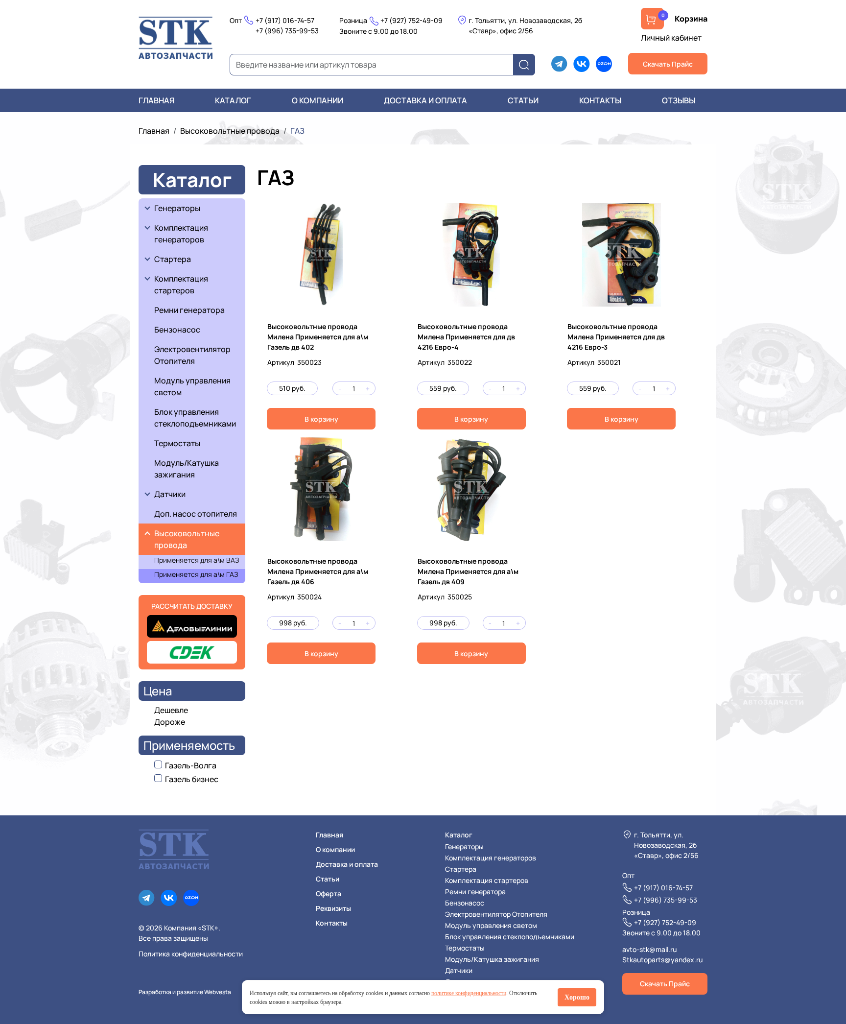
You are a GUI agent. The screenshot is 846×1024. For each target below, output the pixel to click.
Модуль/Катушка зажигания (186, 468)
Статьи (523, 100)
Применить (527, 65)
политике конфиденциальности (468, 993)
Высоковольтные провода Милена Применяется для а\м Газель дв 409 (468, 571)
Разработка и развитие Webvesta (185, 992)
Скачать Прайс (668, 64)
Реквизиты (333, 908)
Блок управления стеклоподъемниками (195, 417)
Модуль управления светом (192, 386)
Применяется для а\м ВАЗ (196, 560)
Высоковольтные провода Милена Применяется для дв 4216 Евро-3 (616, 337)
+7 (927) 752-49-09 (411, 20)
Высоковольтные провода (230, 130)
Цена (157, 691)
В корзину (321, 419)
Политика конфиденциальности (191, 953)
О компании (317, 100)
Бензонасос (177, 329)
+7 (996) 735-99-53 (287, 30)
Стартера (172, 259)
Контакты (600, 100)
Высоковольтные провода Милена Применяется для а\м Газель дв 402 (317, 337)
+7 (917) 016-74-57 (285, 20)
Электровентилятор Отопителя (192, 355)
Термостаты (177, 443)
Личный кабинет (671, 37)
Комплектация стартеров (182, 284)
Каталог (233, 100)
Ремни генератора (189, 310)
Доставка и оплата (425, 100)
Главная (156, 100)
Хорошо (576, 997)
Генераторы (177, 208)
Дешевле (171, 710)
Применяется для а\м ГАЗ (196, 574)
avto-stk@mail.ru (649, 949)
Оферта (328, 893)
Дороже (169, 721)
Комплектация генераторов (182, 233)
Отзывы (678, 100)
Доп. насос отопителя (195, 513)
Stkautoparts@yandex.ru (662, 959)
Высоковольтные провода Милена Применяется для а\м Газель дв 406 (317, 571)
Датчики (170, 494)
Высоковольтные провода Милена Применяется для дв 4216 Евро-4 (466, 337)
